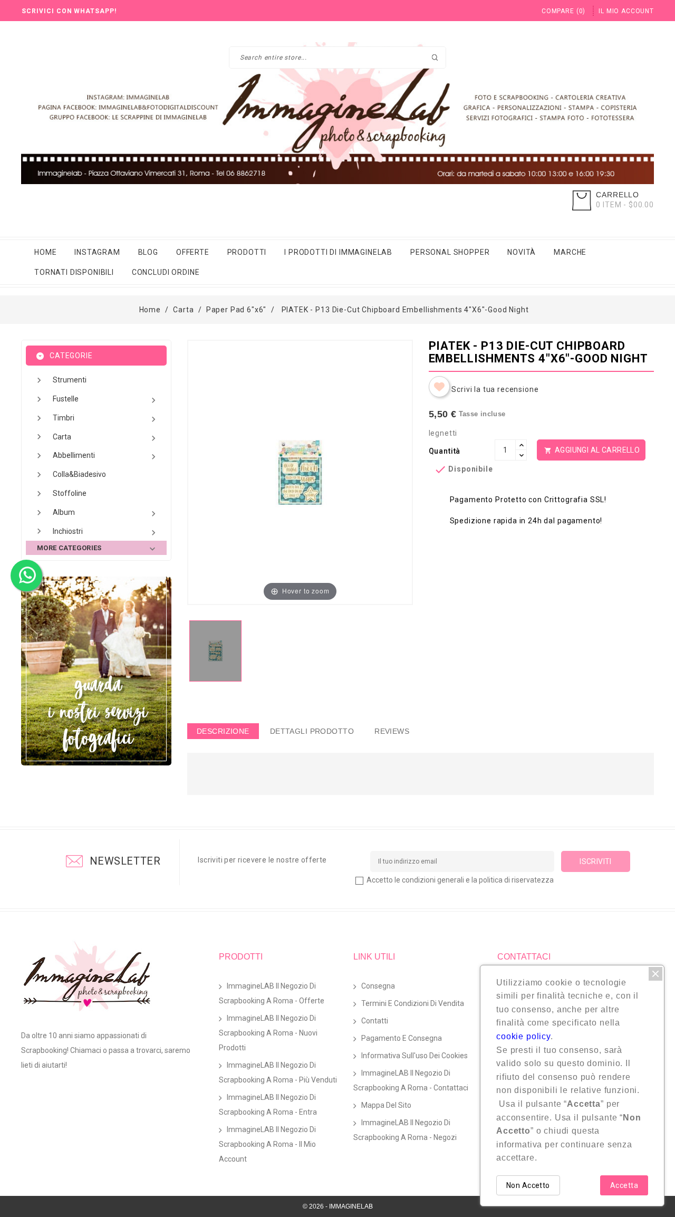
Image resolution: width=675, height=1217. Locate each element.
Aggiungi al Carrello (592, 450)
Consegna (378, 986)
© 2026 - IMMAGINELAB (338, 1206)
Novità (521, 252)
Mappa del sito (386, 1105)
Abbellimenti (106, 456)
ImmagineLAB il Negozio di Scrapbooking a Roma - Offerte (271, 993)
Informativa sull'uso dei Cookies (414, 1055)
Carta (106, 438)
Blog (148, 252)
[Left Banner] (96, 671)
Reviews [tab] (391, 731)
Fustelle (106, 400)
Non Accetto (528, 1185)
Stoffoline (69, 493)
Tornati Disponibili (74, 272)
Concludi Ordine (166, 272)
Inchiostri (106, 532)
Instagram (97, 252)
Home (45, 252)
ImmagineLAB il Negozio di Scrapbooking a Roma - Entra (268, 1104)
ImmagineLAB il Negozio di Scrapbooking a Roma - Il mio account (267, 1144)
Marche (570, 252)
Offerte (192, 252)
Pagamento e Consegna (401, 1038)
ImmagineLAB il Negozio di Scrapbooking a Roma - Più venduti (278, 1072)
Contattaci (524, 956)
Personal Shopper (449, 252)
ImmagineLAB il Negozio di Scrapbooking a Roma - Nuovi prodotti (268, 1033)
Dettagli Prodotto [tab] (312, 731)
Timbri (106, 419)
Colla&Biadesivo (79, 474)
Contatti (374, 1021)
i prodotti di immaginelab (338, 252)
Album (106, 513)
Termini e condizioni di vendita (412, 1003)
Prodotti (247, 252)
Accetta (624, 1185)
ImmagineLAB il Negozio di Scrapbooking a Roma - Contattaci (410, 1080)
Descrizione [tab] (223, 731)
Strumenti (69, 380)
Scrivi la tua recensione (494, 389)
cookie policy (523, 1036)
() (563, 11)
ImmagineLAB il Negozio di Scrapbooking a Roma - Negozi (405, 1130)
